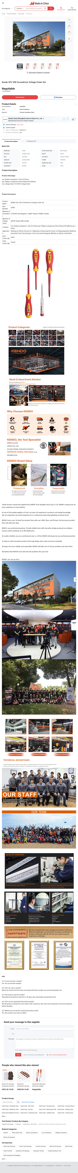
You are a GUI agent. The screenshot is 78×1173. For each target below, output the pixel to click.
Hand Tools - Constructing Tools (67, 1106)
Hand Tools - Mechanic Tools (10, 1109)
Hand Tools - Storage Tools (47, 1106)
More (3, 1159)
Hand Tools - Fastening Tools (28, 1113)
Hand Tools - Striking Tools (65, 1109)
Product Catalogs (28, 1102)
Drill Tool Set (68, 1146)
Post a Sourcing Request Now (57, 1055)
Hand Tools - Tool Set (26, 1109)
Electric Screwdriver (32, 1133)
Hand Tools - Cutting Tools (65, 1113)
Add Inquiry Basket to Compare (39, 72)
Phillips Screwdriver (61, 1133)
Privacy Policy (67, 1165)
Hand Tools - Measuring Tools (47, 1109)
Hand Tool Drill (7, 1151)
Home (3, 13)
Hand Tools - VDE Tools (27, 1106)
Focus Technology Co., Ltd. (27, 1165)
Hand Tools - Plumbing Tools (10, 1106)
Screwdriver (29, 13)
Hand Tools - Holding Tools (47, 1113)
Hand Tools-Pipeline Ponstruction (11, 1113)
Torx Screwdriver (46, 1133)
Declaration (59, 1165)
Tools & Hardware (11, 13)
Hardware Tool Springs (22, 1151)
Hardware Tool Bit (38, 1151)
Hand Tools (21, 13)
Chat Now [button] (59, 97)
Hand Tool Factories (9, 1146)
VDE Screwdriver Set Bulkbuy (11, 1155)
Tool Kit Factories (41, 1146)
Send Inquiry (20, 97)
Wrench (5, 1133)
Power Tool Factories (25, 1146)
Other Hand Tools (17, 1133)
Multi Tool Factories (55, 1146)
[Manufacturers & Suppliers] (39, 3)
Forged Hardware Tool (54, 1151)
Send (18, 1055)
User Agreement (50, 1165)
